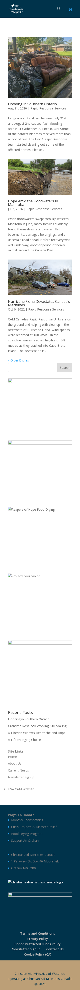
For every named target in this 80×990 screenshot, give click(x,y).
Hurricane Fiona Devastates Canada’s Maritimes (39, 303)
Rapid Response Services (48, 108)
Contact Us (55, 949)
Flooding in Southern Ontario (32, 104)
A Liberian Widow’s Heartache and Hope (37, 733)
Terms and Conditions (37, 933)
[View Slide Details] (40, 404)
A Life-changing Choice (24, 740)
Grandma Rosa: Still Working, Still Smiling (37, 726)
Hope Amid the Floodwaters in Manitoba (33, 203)
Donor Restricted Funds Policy (37, 944)
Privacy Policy (37, 939)
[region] (40, 404)
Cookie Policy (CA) (37, 954)
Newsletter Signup (26, 949)
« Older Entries (18, 360)
